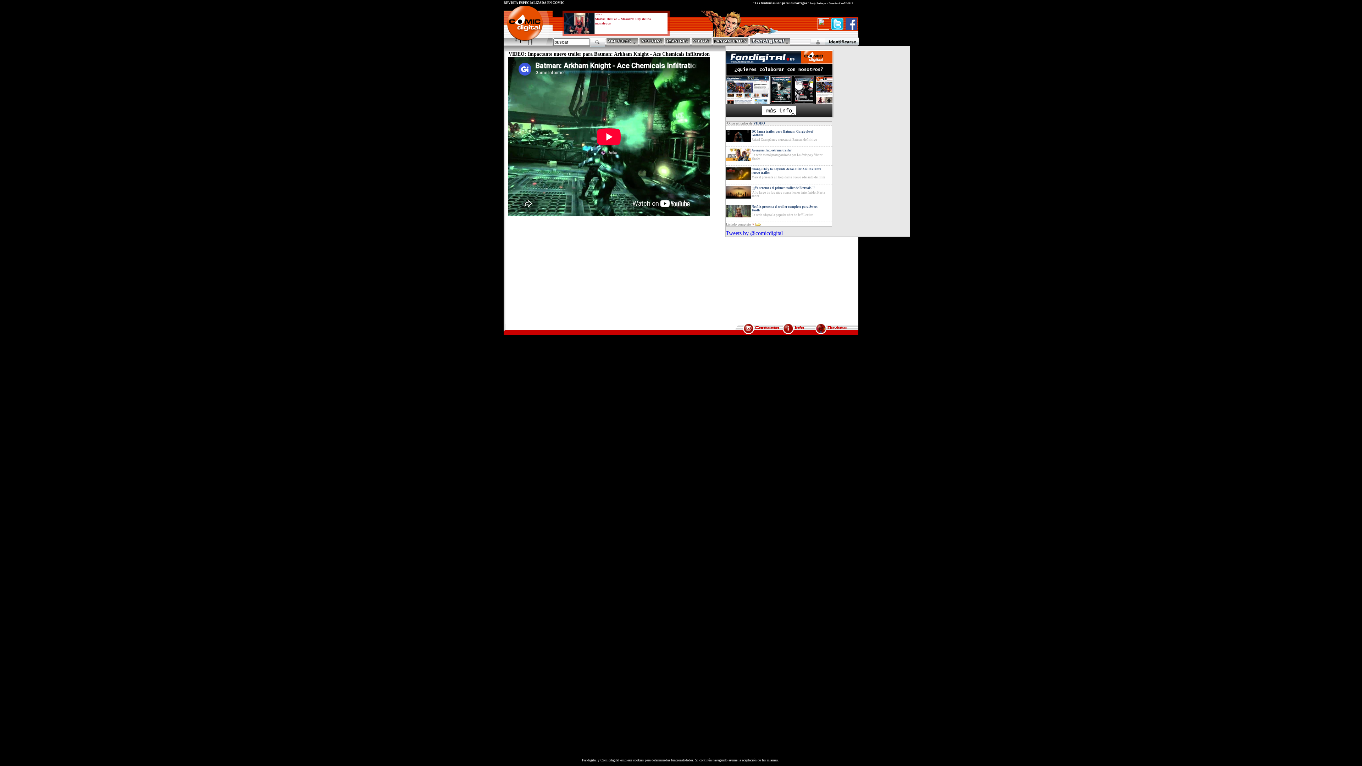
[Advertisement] (569, 273)
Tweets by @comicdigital (754, 233)
